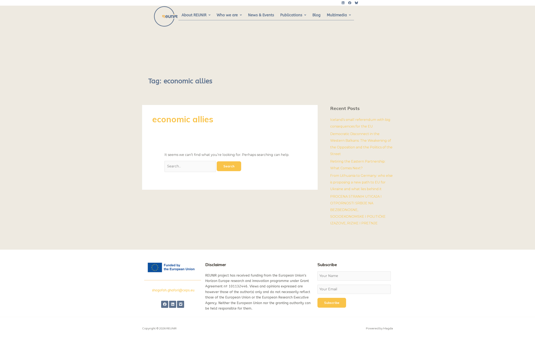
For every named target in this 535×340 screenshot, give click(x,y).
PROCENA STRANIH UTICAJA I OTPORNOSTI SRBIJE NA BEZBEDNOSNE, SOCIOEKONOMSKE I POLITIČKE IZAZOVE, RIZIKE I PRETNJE (358, 210)
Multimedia (337, 15)
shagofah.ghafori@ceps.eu (173, 290)
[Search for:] (190, 166)
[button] (196, 15)
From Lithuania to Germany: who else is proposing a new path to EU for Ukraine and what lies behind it (361, 182)
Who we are (227, 15)
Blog (316, 15)
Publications (291, 15)
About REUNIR (194, 15)
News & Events (261, 15)
